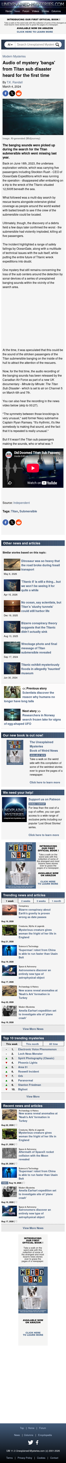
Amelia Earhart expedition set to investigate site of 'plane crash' (37, 1014)
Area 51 (23, 1067)
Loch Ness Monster (30, 1053)
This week (11, 1044)
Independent (21, 503)
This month (32, 1044)
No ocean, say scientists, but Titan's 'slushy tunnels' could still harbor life (41, 606)
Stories (45, 11)
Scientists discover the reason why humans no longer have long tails (29, 696)
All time (53, 1044)
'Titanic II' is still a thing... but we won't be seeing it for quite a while (41, 585)
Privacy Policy (25, 1457)
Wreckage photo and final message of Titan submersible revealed (39, 648)
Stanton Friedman (29, 1085)
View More (33, 1096)
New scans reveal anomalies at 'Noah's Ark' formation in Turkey (38, 994)
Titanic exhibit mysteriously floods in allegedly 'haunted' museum (40, 668)
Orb (20, 1076)
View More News (33, 1029)
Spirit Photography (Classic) (36, 1058)
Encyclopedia (45, 1435)
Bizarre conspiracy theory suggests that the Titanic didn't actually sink (39, 627)
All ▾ (10, 44)
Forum (26, 11)
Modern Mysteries (14, 56)
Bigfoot (22, 1089)
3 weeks (41, 901)
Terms (9, 1457)
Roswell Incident (28, 1071)
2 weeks (25, 901)
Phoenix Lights (27, 1062)
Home (9, 11)
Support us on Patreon (44, 799)
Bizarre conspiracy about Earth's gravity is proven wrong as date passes (35, 913)
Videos (35, 11)
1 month (56, 901)
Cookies (41, 1457)
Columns (56, 11)
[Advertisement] (33, 318)
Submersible (28, 511)
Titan (14, 511)
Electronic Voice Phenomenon (37, 1049)
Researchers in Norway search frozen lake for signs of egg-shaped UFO (32, 719)
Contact (54, 1457)
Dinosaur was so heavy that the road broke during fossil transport (40, 565)
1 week (10, 901)
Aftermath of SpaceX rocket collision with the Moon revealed (36, 1155)
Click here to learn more (45, 782)
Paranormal (25, 1080)
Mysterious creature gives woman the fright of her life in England (37, 933)
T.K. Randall (15, 82)
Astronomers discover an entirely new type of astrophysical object (35, 973)
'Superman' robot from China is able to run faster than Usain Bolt (38, 953)
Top (22, 1428)
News (17, 11)
